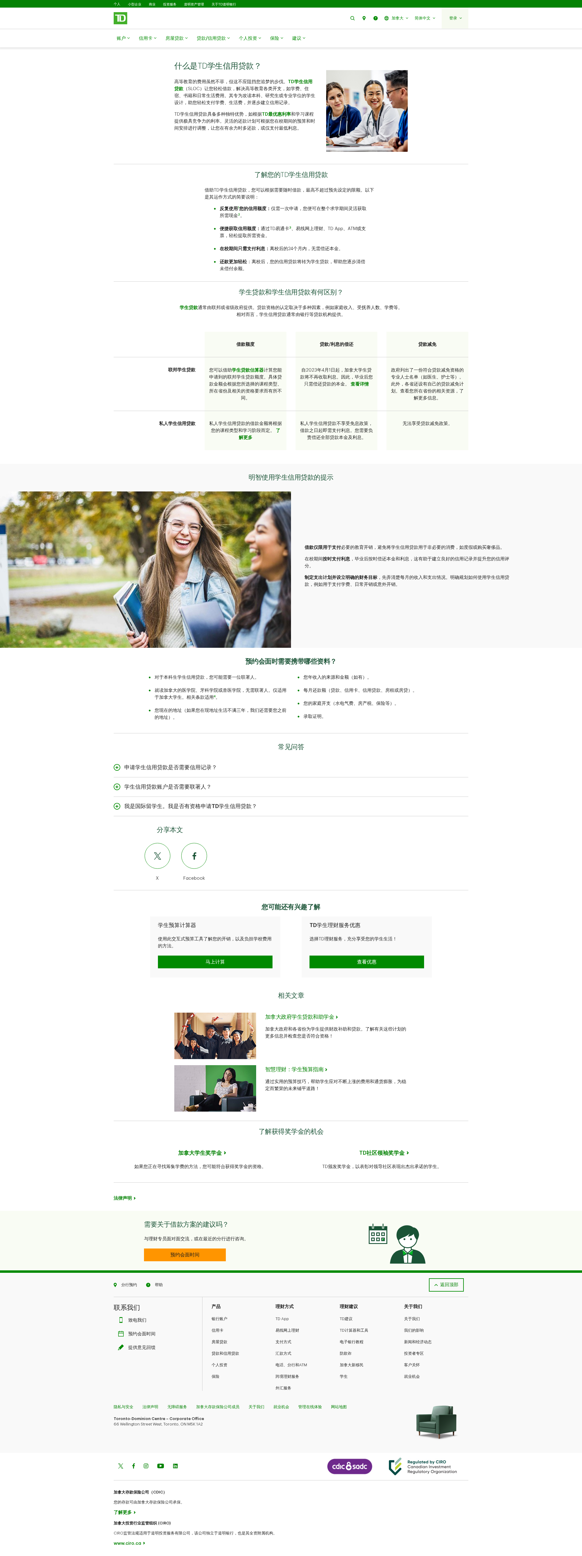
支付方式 (283, 1342)
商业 (152, 4)
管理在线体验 (310, 1407)
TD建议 (346, 1319)
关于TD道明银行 (224, 4)
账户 (121, 38)
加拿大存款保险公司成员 (217, 1407)
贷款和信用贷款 (225, 1353)
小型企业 (134, 4)
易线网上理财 (287, 1330)
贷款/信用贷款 (211, 38)
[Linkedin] (175, 1466)
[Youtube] (160, 1466)
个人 (117, 4)
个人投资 (248, 38)
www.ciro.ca (127, 1543)
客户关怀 (412, 1365)
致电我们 (137, 1320)
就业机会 (412, 1376)
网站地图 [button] (339, 1407)
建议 (296, 38)
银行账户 (219, 1319)
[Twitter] (120, 1466)
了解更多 (123, 1512)
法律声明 (150, 1407)
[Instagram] (146, 1466)
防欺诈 (346, 1353)
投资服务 (169, 4)
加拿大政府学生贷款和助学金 (299, 1017)
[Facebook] (133, 1466)
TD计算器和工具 (354, 1330)
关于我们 (412, 1319)
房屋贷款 (175, 38)
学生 (344, 1376)
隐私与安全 (123, 1407)
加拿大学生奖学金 (200, 1153)
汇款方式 (283, 1353)
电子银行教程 (351, 1342)
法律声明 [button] (123, 1198)
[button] (352, 18)
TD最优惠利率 (276, 114)
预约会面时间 (142, 1334)
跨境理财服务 (287, 1376)
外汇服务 (283, 1388)
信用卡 (145, 38)
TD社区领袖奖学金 (382, 1153)
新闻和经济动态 (418, 1342)
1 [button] (238, 207)
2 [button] (239, 214)
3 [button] (290, 227)
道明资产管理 (194, 4)
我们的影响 (414, 1330)
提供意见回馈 (142, 1347)
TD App (282, 1319)
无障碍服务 (177, 1407)
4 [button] (215, 696)
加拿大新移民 (351, 1365)
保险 (274, 38)
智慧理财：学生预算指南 (294, 1069)
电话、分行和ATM (291, 1365)
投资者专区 (414, 1353)
